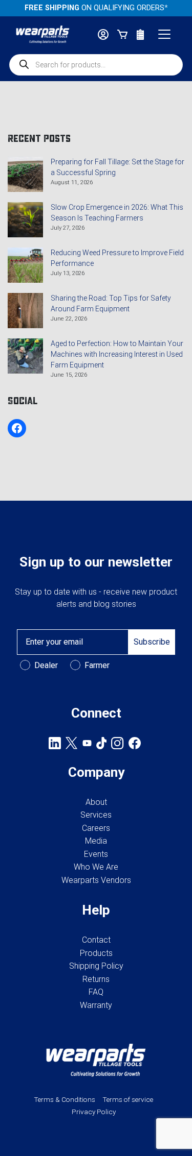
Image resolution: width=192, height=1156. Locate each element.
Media (96, 841)
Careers (96, 828)
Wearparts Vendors (96, 880)
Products (96, 953)
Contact (96, 940)
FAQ (96, 992)
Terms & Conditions (64, 1099)
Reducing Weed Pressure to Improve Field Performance (117, 258)
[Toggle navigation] (164, 34)
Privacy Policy (94, 1112)
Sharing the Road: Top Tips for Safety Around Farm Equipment (111, 303)
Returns (96, 979)
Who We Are (96, 867)
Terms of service (127, 1099)
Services (96, 815)
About (96, 802)
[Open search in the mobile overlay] (96, 65)
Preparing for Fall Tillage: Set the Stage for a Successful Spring (117, 167)
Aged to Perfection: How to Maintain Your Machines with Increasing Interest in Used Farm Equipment (117, 354)
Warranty (96, 1005)
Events (96, 854)
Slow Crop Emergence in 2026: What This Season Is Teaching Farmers (117, 212)
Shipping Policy (96, 966)
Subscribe (152, 642)
